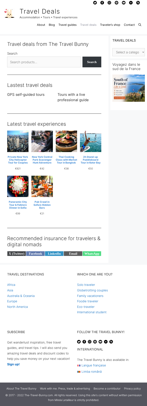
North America (17, 307)
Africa (11, 285)
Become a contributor (107, 388)
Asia (10, 290)
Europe (12, 301)
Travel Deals (40, 11)
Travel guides (67, 25)
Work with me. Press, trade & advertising (65, 388)
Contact (129, 25)
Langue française (93, 365)
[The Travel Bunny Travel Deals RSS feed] (138, 3)
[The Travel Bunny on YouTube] (123, 3)
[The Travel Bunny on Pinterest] (116, 3)
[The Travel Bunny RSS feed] (111, 342)
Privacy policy (132, 388)
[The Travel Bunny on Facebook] (102, 3)
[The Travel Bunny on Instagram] (109, 3)
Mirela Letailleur (64, 400)
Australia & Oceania (21, 296)
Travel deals (88, 25)
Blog (52, 25)
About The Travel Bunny (21, 388)
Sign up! (13, 364)
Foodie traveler (87, 301)
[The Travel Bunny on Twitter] (95, 3)
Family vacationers (90, 296)
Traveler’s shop (110, 25)
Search (12, 53)
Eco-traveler (85, 307)
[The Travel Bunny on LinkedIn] (131, 3)
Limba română (91, 371)
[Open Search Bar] (140, 24)
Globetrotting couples (92, 290)
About (41, 25)
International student (91, 312)
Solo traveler (86, 285)
